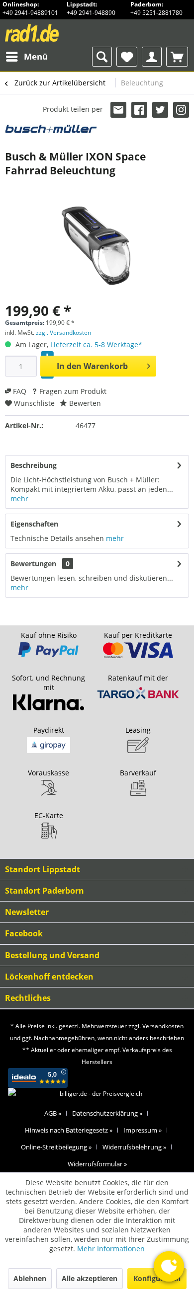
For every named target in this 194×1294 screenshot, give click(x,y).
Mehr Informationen (111, 1248)
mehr (19, 498)
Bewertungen (33, 563)
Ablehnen (29, 1278)
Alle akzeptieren (89, 1278)
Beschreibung (33, 465)
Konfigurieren (157, 1278)
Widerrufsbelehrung (134, 1146)
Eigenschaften (34, 524)
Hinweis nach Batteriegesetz (68, 1130)
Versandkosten (163, 1026)
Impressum (142, 1130)
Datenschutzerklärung (107, 1113)
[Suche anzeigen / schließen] (102, 57)
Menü (36, 56)
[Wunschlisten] (127, 56)
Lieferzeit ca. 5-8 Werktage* (96, 344)
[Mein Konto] (151, 56)
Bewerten (84, 403)
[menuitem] (26, 57)
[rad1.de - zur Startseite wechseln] (50, 33)
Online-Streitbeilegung (56, 1146)
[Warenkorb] (177, 56)
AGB (52, 1113)
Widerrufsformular (97, 1163)
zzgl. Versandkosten (63, 332)
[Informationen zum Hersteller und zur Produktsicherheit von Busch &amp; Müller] (51, 133)
